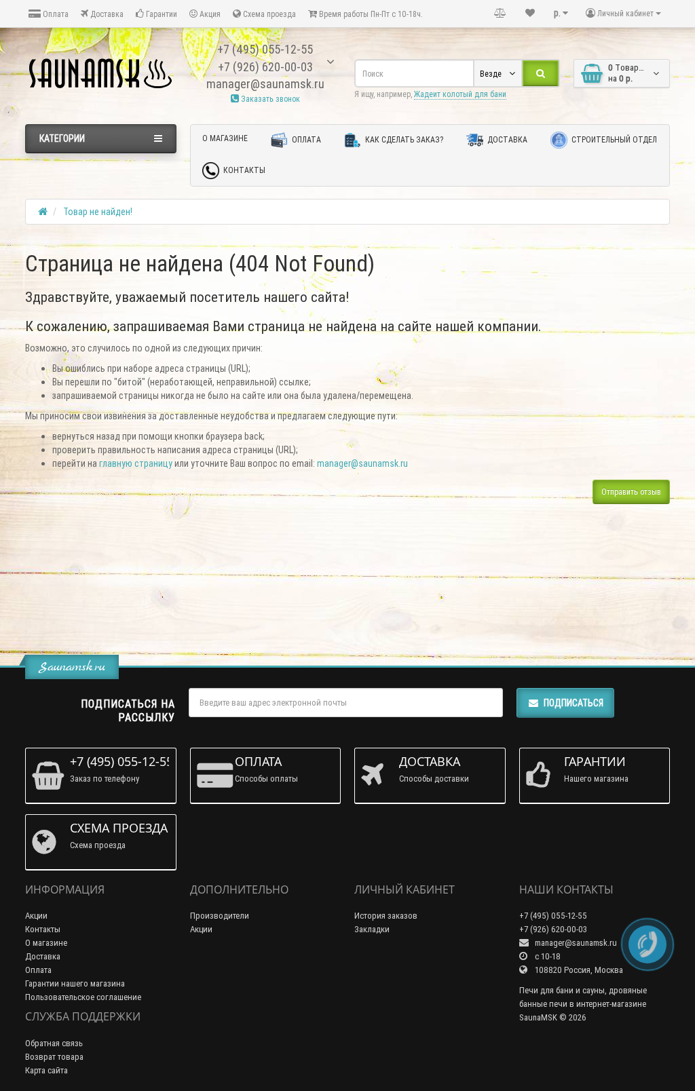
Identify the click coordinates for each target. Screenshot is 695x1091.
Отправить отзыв (631, 491)
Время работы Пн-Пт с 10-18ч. (370, 14)
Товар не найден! (97, 212)
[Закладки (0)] (530, 12)
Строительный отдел (613, 139)
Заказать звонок (269, 99)
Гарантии (160, 14)
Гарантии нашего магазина (75, 983)
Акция (209, 14)
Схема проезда (268, 14)
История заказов (385, 915)
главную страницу (135, 463)
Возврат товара (54, 1057)
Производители (219, 915)
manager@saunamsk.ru (362, 463)
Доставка (106, 14)
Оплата (55, 14)
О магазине (225, 138)
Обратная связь (54, 1043)
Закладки (372, 929)
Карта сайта (46, 1070)
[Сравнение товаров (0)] (500, 12)
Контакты (243, 170)
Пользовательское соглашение (83, 997)
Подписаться (573, 703)
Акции (36, 915)
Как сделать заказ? (403, 139)
